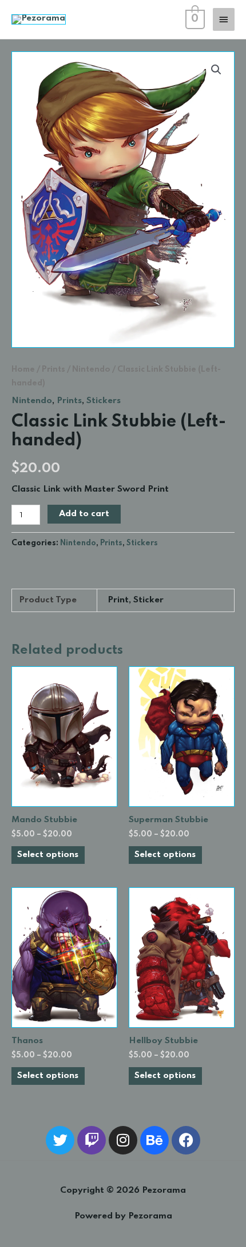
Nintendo (91, 369)
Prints (53, 369)
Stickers (103, 400)
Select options (47, 854)
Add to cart (84, 513)
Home (23, 369)
